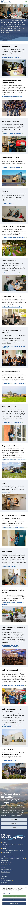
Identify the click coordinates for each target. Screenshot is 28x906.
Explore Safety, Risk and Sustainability (14, 527)
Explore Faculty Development (11, 167)
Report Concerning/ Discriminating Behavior (12, 858)
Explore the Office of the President (13, 383)
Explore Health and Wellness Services (13, 237)
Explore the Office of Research (11, 422)
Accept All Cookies (14, 903)
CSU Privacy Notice (6, 880)
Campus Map (6, 846)
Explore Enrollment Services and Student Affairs (12, 97)
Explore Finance (7, 203)
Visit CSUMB (14, 823)
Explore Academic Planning (10, 57)
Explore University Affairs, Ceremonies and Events (10, 645)
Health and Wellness (6, 862)
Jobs (2, 885)
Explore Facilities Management (11, 133)
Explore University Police (10, 760)
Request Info (14, 819)
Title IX (3, 874)
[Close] (25, 887)
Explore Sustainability (8, 566)
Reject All (14, 899)
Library (3, 867)
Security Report (5, 871)
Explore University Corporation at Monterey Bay (12, 725)
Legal (2, 878)
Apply (14, 827)
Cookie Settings (5, 882)
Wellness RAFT (5, 860)
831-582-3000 (7, 852)
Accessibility (4, 876)
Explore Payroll (6, 492)
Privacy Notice (6, 893)
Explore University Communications (13, 685)
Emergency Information (7, 856)
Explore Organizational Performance (13, 459)
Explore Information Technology (12, 307)
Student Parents (5, 864)
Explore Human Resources (10, 273)
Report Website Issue (6, 869)
